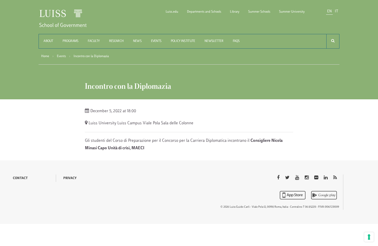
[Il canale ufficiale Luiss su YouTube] (297, 178)
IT (336, 11)
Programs (70, 41)
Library (234, 11)
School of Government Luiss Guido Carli (67, 21)
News (137, 41)
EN (329, 11)
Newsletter (213, 41)
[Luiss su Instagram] (307, 178)
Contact (20, 178)
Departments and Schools (204, 11)
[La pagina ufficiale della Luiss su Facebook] (279, 178)
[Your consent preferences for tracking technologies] (369, 237)
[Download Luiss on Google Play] (324, 195)
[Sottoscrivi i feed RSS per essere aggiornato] (335, 178)
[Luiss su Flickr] (316, 178)
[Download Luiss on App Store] (293, 195)
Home (45, 56)
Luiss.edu (172, 11)
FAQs (236, 41)
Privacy (70, 178)
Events (156, 41)
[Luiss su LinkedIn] (326, 178)
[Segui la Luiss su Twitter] (288, 178)
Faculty (94, 41)
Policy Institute (183, 41)
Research (116, 41)
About (48, 41)
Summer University (292, 11)
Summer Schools (259, 11)
